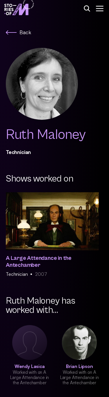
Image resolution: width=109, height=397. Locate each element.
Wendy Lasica (30, 366)
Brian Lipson (79, 366)
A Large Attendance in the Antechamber (39, 262)
